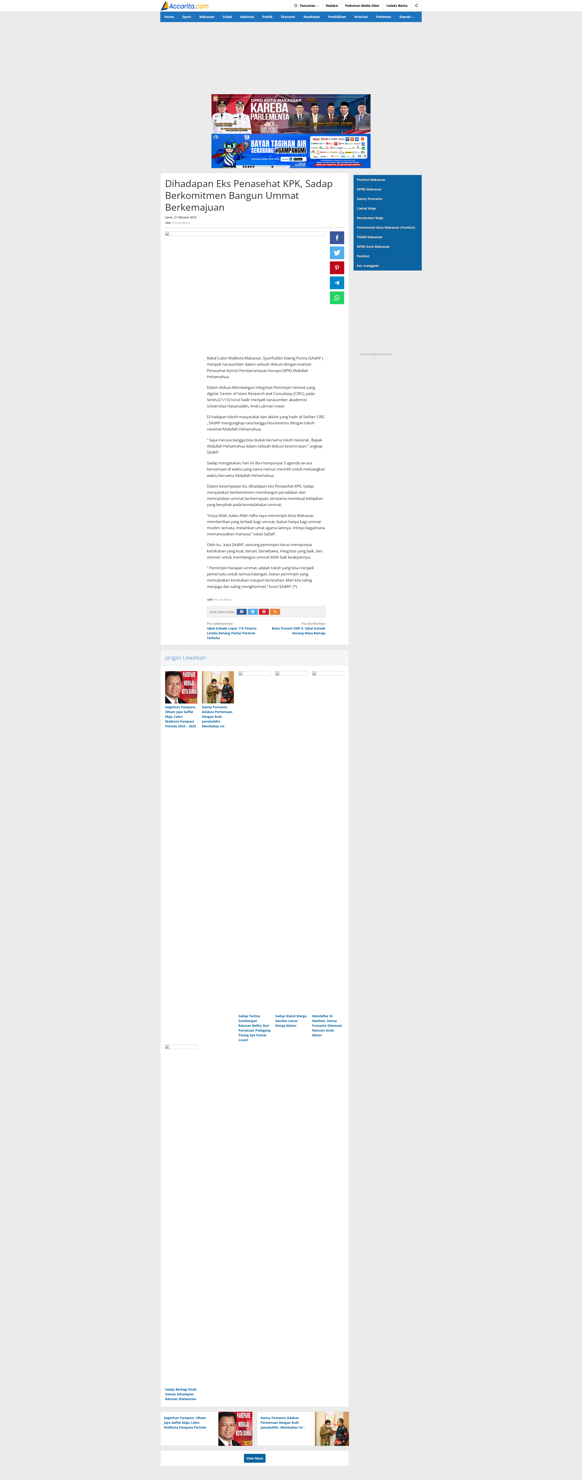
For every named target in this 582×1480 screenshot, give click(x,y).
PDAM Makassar (369, 237)
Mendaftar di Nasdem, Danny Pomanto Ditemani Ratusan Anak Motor (327, 1025)
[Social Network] (416, 5)
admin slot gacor (367, 308)
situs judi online (366, 317)
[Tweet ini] (337, 252)
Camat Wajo (366, 208)
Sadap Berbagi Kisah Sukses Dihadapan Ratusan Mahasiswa (181, 1394)
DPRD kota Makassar (373, 246)
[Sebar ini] (337, 237)
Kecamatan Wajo (370, 218)
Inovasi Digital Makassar (376, 354)
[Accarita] (185, 5)
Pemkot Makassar (371, 179)
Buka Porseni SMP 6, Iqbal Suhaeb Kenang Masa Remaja (298, 628)
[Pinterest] (264, 612)
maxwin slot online (369, 289)
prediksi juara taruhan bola (375, 345)
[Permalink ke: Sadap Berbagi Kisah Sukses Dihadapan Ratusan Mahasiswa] (181, 1215)
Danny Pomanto (369, 199)
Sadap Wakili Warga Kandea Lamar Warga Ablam (290, 1021)
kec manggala (368, 265)
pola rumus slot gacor (371, 298)
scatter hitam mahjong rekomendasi (382, 280)
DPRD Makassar (369, 189)
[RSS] (275, 612)
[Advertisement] (291, 56)
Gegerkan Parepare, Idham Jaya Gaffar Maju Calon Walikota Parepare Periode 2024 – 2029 (180, 716)
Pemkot (363, 256)
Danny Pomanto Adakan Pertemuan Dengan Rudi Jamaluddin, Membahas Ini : (217, 716)
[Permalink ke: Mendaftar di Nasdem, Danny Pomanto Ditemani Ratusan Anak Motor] (328, 841)
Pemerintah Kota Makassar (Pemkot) (386, 227)
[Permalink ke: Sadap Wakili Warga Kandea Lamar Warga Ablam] (291, 841)
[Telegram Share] (337, 282)
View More (254, 1458)
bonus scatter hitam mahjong (377, 326)
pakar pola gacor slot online (375, 336)
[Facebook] (242, 612)
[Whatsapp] (337, 297)
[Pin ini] (337, 267)
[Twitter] (253, 612)
